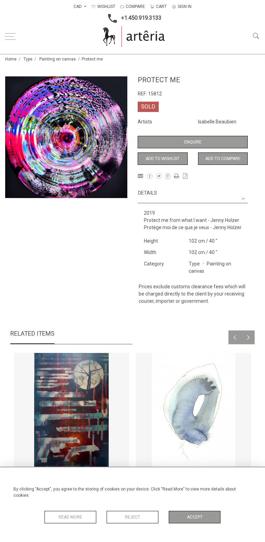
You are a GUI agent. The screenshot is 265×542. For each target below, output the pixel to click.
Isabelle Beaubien (217, 121)
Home (11, 59)
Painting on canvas (57, 59)
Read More (70, 517)
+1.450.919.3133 (141, 18)
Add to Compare (223, 158)
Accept (195, 517)
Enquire (193, 142)
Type (27, 59)
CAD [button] (78, 6)
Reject (132, 517)
